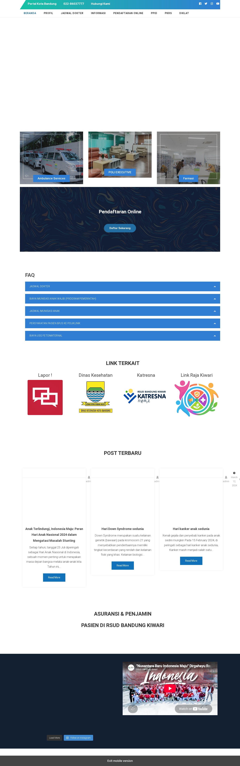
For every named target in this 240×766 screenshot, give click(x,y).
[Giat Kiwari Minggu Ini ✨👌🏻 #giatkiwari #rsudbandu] (58, 668)
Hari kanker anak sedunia (191, 529)
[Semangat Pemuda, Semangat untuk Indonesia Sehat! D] (33, 697)
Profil (48, 13)
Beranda (30, 13)
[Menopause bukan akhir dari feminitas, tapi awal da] (82, 725)
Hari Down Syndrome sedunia (123, 529)
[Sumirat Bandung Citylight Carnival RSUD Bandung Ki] (106, 697)
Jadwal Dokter (72, 13)
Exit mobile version (120, 760)
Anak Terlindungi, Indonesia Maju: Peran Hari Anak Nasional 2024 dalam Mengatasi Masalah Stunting (54, 535)
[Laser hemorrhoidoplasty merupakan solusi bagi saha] (33, 725)
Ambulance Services (51, 178)
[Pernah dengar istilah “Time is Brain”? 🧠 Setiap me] (58, 682)
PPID (154, 13)
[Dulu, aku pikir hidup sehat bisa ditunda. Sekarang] (33, 668)
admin (226, 481)
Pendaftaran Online (128, 13)
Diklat (184, 13)
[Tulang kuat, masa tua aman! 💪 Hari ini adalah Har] (58, 725)
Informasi (98, 13)
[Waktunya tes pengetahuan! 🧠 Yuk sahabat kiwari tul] (82, 668)
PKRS (168, 13)
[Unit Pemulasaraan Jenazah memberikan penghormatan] (106, 668)
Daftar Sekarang (120, 228)
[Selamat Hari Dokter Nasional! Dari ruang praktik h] (58, 711)
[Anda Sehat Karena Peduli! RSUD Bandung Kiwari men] (33, 682)
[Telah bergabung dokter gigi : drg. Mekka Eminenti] (82, 697)
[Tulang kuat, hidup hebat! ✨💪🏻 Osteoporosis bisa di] (82, 711)
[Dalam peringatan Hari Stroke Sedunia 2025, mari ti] (106, 682)
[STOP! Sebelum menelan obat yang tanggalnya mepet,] (58, 697)
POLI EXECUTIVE (120, 172)
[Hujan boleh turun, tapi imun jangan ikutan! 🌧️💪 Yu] (106, 711)
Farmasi (188, 178)
